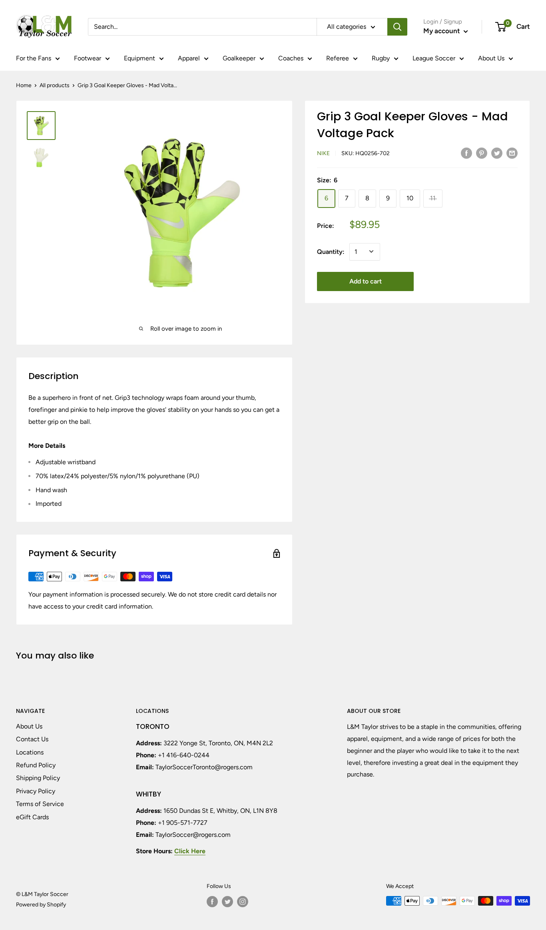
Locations (30, 752)
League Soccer (433, 58)
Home (24, 85)
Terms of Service (40, 804)
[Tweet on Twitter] (496, 153)
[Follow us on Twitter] (227, 901)
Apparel (189, 58)
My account (442, 31)
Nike (323, 153)
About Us (491, 58)
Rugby (381, 58)
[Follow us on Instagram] (242, 901)
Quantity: (331, 251)
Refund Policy (36, 765)
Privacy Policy (35, 791)
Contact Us (32, 739)
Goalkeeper (239, 58)
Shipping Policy (38, 778)
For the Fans (33, 58)
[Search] (397, 27)
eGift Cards (32, 817)
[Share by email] (512, 153)
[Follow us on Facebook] (212, 901)
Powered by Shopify (41, 904)
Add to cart (365, 281)
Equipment (139, 58)
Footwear (87, 58)
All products (55, 85)
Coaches (290, 58)
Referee (337, 58)
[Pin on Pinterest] (481, 153)
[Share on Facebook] (466, 153)
